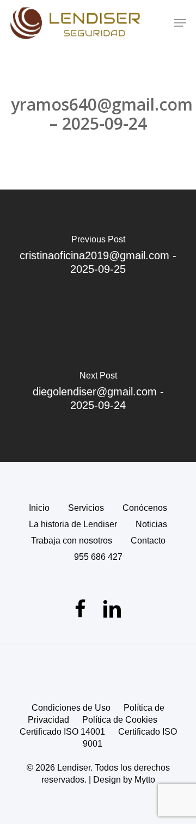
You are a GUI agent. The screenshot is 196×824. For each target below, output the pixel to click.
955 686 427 (98, 556)
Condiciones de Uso (71, 707)
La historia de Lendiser (73, 524)
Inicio (39, 507)
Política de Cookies (119, 719)
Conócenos (144, 507)
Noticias (151, 524)
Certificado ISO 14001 (62, 731)
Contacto (148, 540)
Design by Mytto (124, 779)
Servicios (86, 507)
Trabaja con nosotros (71, 540)
